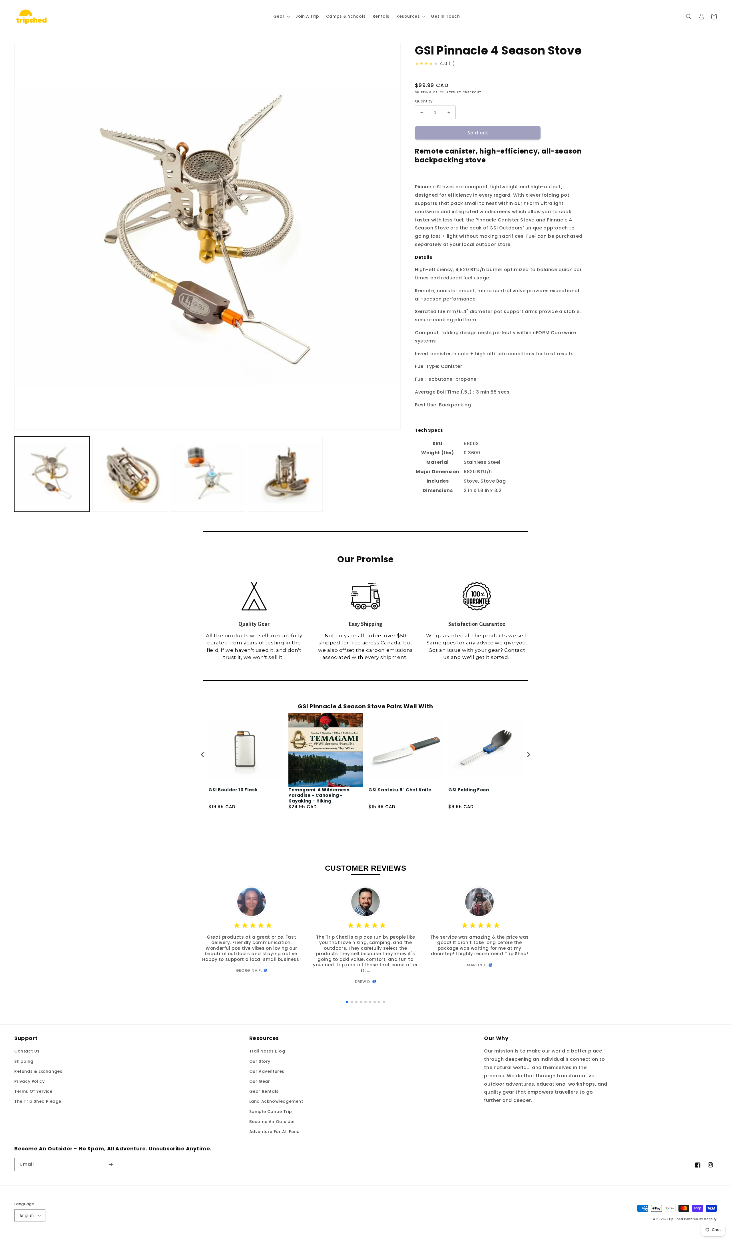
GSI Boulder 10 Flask (233, 790)
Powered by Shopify (700, 1219)
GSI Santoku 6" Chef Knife (399, 790)
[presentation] (202, 754)
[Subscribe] (110, 1164)
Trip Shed (675, 1219)
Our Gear (259, 1081)
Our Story (259, 1061)
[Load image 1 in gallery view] (51, 474)
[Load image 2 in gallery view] (129, 474)
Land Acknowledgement (276, 1101)
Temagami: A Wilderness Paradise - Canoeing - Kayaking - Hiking (319, 795)
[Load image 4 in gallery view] (285, 474)
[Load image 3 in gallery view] (207, 474)
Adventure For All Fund (274, 1131)
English (27, 1215)
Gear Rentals (264, 1091)
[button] (281, 16)
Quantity (424, 101)
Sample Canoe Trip (270, 1111)
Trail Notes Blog (267, 1051)
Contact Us (27, 1051)
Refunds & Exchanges (38, 1071)
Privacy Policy (29, 1081)
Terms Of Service (33, 1091)
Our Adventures (266, 1071)
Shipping (23, 1061)
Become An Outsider (272, 1121)
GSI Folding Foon (468, 790)
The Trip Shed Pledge (37, 1101)
